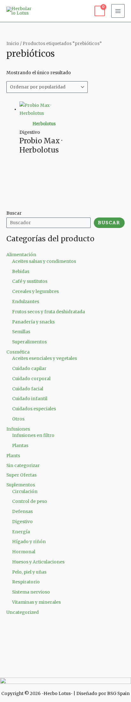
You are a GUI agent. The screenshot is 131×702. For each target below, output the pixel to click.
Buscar (14, 213)
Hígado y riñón (29, 541)
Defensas (22, 511)
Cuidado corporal (31, 378)
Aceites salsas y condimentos (44, 261)
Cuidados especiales (34, 409)
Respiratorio (26, 582)
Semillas (21, 332)
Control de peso (29, 501)
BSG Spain (118, 693)
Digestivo (22, 521)
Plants (13, 455)
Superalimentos (29, 342)
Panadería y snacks (33, 322)
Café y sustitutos (29, 281)
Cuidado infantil (29, 398)
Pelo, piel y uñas (29, 572)
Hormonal (23, 552)
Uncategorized (22, 612)
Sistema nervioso (31, 592)
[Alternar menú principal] (118, 11)
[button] (65, 671)
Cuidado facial (27, 389)
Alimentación (21, 254)
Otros (18, 419)
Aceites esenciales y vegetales (44, 358)
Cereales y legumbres (35, 291)
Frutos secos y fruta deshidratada (48, 312)
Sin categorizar (23, 465)
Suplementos (20, 485)
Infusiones (18, 429)
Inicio (12, 43)
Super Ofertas (21, 475)
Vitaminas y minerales (36, 602)
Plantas (20, 445)
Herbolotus (44, 124)
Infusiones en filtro (33, 435)
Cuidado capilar (29, 368)
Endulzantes (25, 301)
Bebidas (20, 271)
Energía (21, 532)
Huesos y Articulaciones (38, 562)
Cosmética (18, 352)
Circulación (25, 491)
